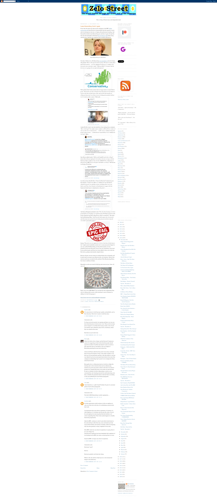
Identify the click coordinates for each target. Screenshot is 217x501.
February (123, 452)
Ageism (119, 131)
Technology (120, 189)
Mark (85, 339)
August (123, 438)
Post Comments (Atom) (92, 471)
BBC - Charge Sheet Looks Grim (128, 294)
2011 (121, 472)
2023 (121, 229)
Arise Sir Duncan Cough (126, 257)
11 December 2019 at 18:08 (93, 335)
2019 (121, 237)
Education (120, 142)
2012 (121, 470)
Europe (119, 148)
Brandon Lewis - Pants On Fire (127, 374)
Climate (119, 138)
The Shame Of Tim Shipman (127, 265)
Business (120, 137)
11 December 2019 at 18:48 (93, 378)
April (122, 447)
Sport (119, 187)
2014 (121, 465)
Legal (86, 301)
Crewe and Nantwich (122, 140)
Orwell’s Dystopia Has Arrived (127, 342)
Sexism (119, 185)
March (122, 449)
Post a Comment (84, 465)
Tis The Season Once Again (127, 267)
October (123, 434)
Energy (119, 144)
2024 (121, 226)
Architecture (121, 135)
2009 (121, 476)
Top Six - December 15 (126, 326)
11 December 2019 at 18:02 (93, 316)
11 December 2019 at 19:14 (93, 397)
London (119, 162)
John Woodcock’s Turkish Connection (126, 390)
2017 (121, 459)
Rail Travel (120, 179)
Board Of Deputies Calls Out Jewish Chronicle (127, 300)
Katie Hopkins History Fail (127, 387)
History (119, 156)
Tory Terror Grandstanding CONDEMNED (127, 416)
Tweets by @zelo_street (123, 99)
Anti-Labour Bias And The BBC (128, 385)
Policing (120, 169)
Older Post (113, 468)
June (122, 443)
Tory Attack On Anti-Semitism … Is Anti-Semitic (128, 309)
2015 (121, 463)
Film (119, 150)
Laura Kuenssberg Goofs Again (128, 345)
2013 (121, 467)
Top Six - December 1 (125, 429)
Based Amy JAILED (125, 306)
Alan (85, 382)
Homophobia (121, 158)
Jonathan (86, 401)
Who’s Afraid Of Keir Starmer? (127, 285)
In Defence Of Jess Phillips (127, 292)
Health (119, 154)
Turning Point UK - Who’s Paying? (128, 328)
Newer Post (83, 468)
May (122, 445)
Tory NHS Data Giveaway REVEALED (126, 377)
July (122, 441)
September (123, 436)
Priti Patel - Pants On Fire (126, 427)
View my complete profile (125, 493)
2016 (121, 461)
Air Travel (120, 133)
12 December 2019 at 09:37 (93, 441)
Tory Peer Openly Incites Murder (128, 304)
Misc (119, 164)
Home (98, 468)
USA (119, 194)
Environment (121, 146)
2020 (121, 235)
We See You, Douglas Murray (127, 314)
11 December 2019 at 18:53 (93, 389)
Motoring (120, 166)
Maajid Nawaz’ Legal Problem (127, 401)
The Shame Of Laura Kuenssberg (128, 364)
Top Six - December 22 (126, 283)
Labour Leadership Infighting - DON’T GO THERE (128, 270)
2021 (121, 233)
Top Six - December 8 (125, 380)
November (123, 432)
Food (119, 152)
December (123, 239)
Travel (119, 193)
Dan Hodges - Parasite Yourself (128, 281)
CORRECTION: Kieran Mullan (128, 395)
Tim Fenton (131, 483)
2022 (121, 231)
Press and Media (99, 301)
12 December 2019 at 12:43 (93, 461)
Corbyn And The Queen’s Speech (128, 393)
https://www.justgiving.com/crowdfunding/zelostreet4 (93, 297)
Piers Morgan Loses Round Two (128, 324)
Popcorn (120, 173)
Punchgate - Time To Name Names (128, 358)
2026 (121, 222)
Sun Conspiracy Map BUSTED (128, 383)
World (119, 196)
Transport (120, 191)
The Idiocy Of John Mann (126, 263)
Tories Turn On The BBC (126, 312)
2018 (121, 456)
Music (119, 167)
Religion (120, 181)
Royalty (119, 183)
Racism (119, 177)
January (123, 454)
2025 (121, 224)
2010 (121, 474)
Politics (91, 301)
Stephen (86, 309)
